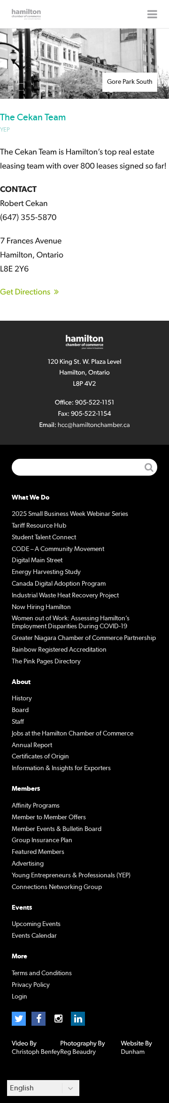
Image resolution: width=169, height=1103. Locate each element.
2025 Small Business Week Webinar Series (70, 514)
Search (148, 467)
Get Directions (25, 292)
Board (20, 710)
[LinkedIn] (78, 1019)
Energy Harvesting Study (46, 572)
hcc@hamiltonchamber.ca (94, 425)
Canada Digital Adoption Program (59, 584)
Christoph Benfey (36, 1052)
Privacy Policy (31, 985)
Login (19, 996)
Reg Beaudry (78, 1052)
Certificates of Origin (40, 756)
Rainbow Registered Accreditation (59, 650)
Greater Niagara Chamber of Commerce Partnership (84, 638)
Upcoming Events (36, 924)
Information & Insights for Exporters (61, 768)
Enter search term (84, 467)
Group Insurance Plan (42, 840)
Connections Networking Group (57, 887)
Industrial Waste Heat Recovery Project (65, 595)
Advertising (28, 863)
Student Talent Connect (44, 537)
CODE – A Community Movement (58, 549)
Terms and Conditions (42, 973)
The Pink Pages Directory (46, 661)
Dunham (133, 1052)
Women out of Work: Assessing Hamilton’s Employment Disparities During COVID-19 (71, 622)
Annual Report (32, 745)
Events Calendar (34, 936)
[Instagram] (58, 1019)
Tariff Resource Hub (39, 525)
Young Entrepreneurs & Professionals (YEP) (71, 875)
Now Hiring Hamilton (41, 607)
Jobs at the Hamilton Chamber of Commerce (72, 733)
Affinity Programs (36, 805)
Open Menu (152, 14)
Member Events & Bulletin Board (56, 829)
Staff (18, 722)
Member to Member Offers (49, 817)
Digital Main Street (37, 560)
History (22, 698)
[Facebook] (38, 1019)
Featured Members (38, 852)
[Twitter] (19, 1019)
